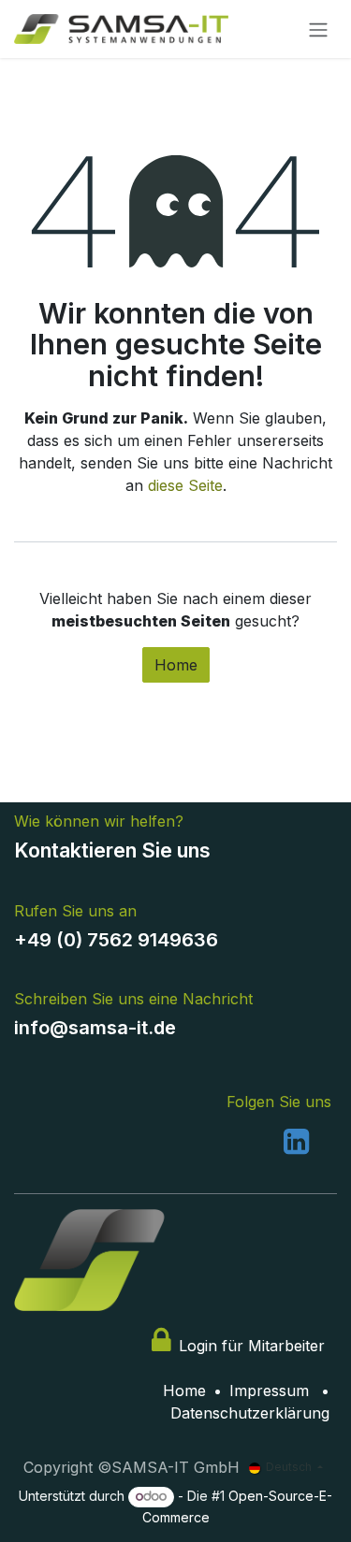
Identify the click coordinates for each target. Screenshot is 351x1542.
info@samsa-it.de (95, 1027)
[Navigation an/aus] (318, 29)
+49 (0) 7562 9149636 (118, 940)
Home (175, 665)
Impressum (269, 1390)
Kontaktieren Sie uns (112, 850)
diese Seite (185, 485)
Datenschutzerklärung (249, 1413)
